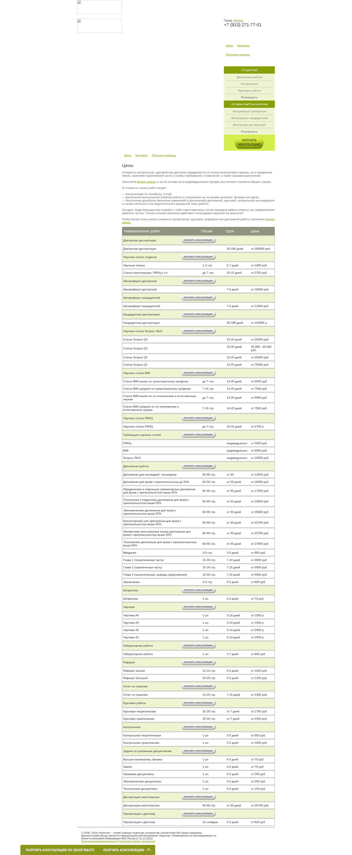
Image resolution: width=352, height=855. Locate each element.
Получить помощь (238, 54)
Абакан (238, 20)
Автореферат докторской (249, 111)
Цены (229, 45)
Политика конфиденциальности (99, 841)
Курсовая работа (249, 90)
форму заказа (146, 181)
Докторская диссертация (249, 124)
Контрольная (249, 83)
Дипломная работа (249, 77)
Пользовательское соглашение (137, 841)
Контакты (243, 45)
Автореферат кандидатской (249, 118)
